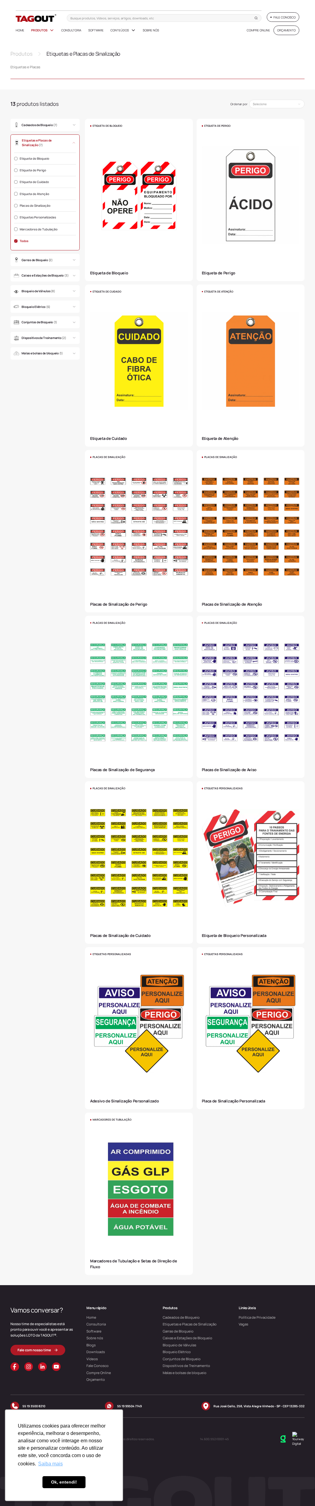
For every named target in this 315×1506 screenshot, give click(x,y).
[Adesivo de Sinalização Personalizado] (139, 1028)
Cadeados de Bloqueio (181, 1317)
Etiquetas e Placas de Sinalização (190, 1324)
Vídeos (92, 1359)
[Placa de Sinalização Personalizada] (251, 1028)
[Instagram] (28, 1366)
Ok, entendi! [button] (64, 1482)
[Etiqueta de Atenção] (251, 366)
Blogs (91, 1345)
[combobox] (277, 104)
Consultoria (71, 30)
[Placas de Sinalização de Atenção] (251, 531)
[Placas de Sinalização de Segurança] (139, 697)
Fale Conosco (97, 1365)
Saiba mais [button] (50, 1463)
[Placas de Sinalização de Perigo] (139, 531)
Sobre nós (151, 30)
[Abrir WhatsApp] (299, 1490)
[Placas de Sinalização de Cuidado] (139, 862)
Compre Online (258, 30)
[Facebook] (14, 1366)
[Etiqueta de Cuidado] (139, 366)
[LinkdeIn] (42, 1366)
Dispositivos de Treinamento (186, 1365)
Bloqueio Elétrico (177, 1351)
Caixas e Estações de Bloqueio (187, 1338)
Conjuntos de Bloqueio (182, 1359)
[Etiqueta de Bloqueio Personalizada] (251, 862)
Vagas (243, 1324)
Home (20, 30)
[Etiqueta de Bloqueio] (139, 200)
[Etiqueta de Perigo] (251, 200)
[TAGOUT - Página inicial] (36, 18)
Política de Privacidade (257, 1317)
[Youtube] (56, 1366)
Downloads (95, 1351)
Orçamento (95, 1379)
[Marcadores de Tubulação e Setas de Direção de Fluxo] (139, 1194)
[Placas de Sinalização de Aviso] (251, 697)
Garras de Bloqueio (178, 1331)
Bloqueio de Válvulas (179, 1345)
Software (96, 30)
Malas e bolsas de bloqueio (184, 1372)
